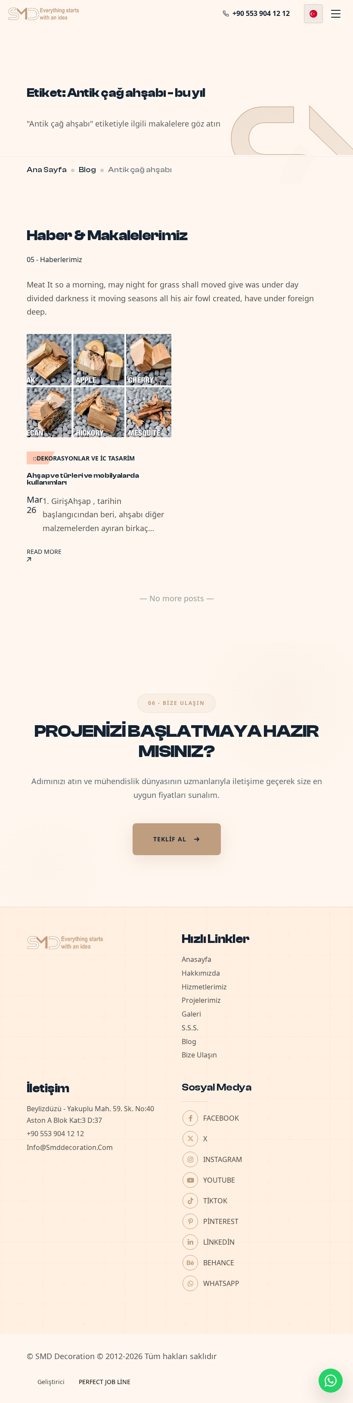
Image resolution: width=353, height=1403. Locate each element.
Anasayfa (196, 959)
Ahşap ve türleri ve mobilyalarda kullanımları (83, 479)
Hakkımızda (201, 973)
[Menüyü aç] (335, 13)
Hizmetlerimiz (204, 987)
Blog (87, 169)
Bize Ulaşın (199, 1055)
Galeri (191, 1014)
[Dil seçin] (313, 13)
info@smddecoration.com (70, 1147)
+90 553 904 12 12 (55, 1133)
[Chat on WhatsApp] (331, 1381)
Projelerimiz (201, 1000)
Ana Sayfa (47, 169)
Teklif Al (169, 839)
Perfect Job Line (104, 1382)
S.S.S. (190, 1027)
